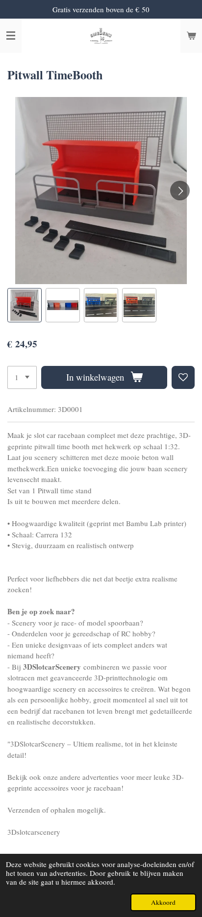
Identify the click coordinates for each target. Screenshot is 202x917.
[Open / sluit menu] (11, 36)
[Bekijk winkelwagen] (191, 36)
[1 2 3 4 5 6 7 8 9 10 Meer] (22, 377)
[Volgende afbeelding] (180, 190)
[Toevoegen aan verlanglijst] (183, 377)
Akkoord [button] (163, 902)
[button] (24, 305)
